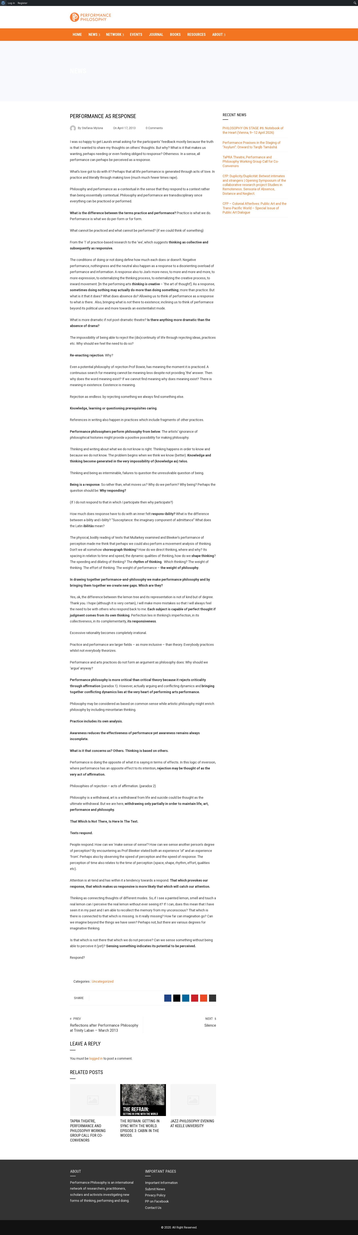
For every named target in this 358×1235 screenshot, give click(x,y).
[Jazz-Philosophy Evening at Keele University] (193, 1100)
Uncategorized (103, 981)
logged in (96, 1058)
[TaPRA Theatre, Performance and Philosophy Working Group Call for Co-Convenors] (93, 1100)
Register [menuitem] (22, 2)
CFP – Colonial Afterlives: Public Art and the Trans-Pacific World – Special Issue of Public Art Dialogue (255, 208)
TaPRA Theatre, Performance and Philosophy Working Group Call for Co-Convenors (88, 1130)
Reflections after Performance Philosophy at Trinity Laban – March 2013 (104, 1025)
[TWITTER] (176, 998)
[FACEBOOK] (167, 998)
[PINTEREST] (194, 998)
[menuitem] (3, 3)
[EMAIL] (212, 998)
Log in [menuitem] (11, 2)
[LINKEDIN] (185, 998)
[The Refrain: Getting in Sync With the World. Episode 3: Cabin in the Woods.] (143, 1100)
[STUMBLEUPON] (203, 998)
